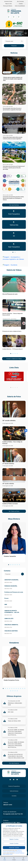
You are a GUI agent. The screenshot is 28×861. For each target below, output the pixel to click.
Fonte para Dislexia (7, 5)
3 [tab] (15, 353)
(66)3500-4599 (8, 621)
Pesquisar (14, 45)
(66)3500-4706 (8, 588)
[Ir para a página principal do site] (14, 11)
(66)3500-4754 (8, 627)
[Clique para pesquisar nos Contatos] (22, 574)
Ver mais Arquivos (14, 763)
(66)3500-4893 (8, 582)
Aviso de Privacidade (11, 851)
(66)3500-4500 (8, 594)
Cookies (22, 4)
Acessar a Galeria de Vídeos (14, 358)
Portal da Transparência (14, 786)
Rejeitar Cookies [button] (14, 839)
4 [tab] (17, 353)
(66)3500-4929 (8, 601)
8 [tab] (18, 688)
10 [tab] (22, 688)
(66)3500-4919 (8, 615)
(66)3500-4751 (8, 633)
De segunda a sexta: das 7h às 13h (13, 814)
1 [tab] (13, 252)
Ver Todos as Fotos (14, 511)
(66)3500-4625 (8, 607)
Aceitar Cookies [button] (14, 843)
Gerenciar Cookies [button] (14, 847)
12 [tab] (10, 690)
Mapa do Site (8, 3)
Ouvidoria (14, 795)
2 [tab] (15, 252)
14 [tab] (15, 690)
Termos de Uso (19, 851)
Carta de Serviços (14, 791)
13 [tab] (13, 690)
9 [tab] (20, 688)
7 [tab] (16, 688)
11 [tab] (24, 688)
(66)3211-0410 (7, 804)
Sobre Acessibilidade (20, 5)
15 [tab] (17, 690)
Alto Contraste (20, 1)
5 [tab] (17, 564)
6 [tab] (19, 564)
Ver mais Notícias (14, 205)
